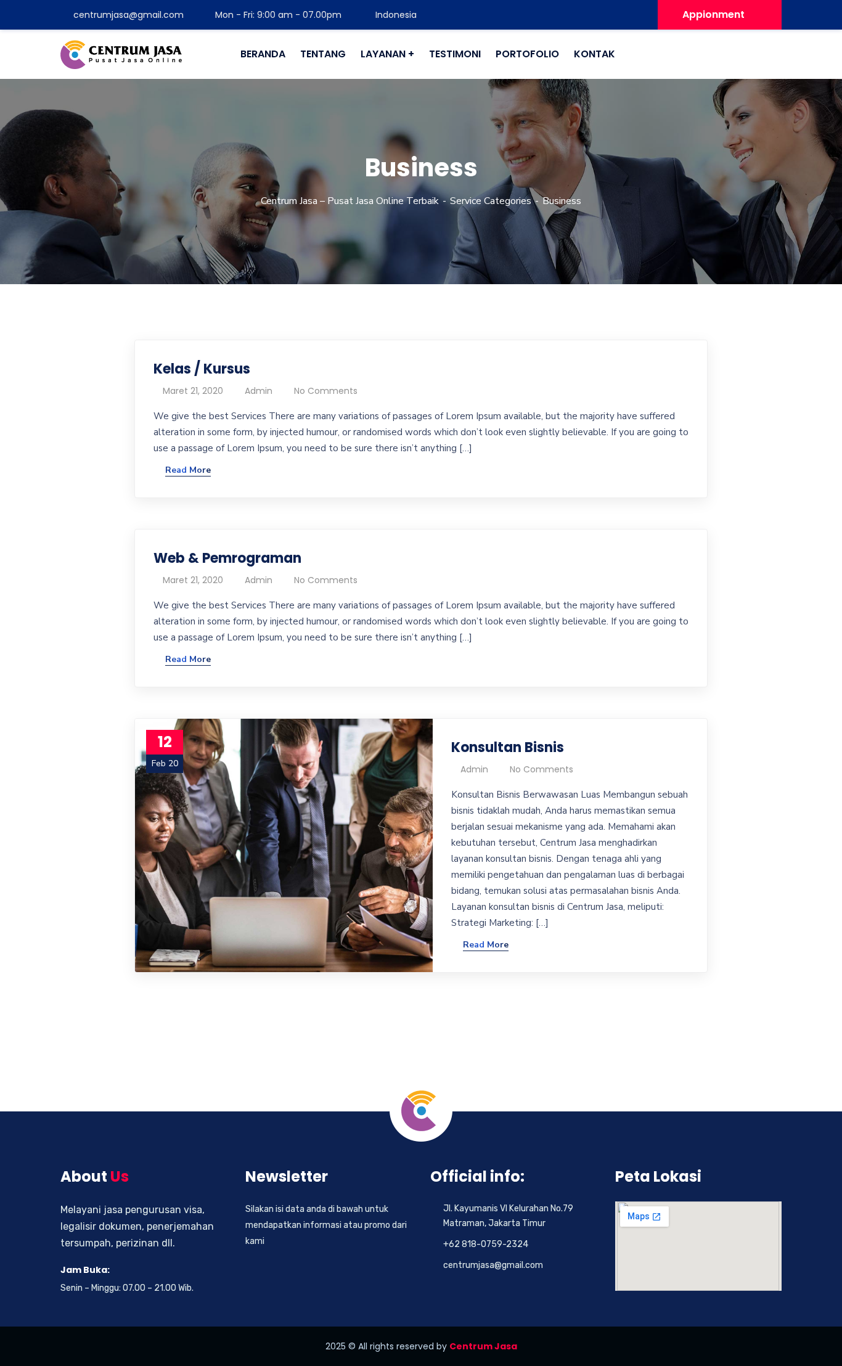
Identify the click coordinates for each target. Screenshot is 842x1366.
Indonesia (395, 15)
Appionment (713, 14)
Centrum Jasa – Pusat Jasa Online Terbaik (350, 201)
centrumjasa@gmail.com (128, 15)
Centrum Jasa (483, 1346)
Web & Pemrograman (227, 558)
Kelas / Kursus (201, 368)
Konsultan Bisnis (507, 747)
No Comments (326, 391)
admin (258, 391)
